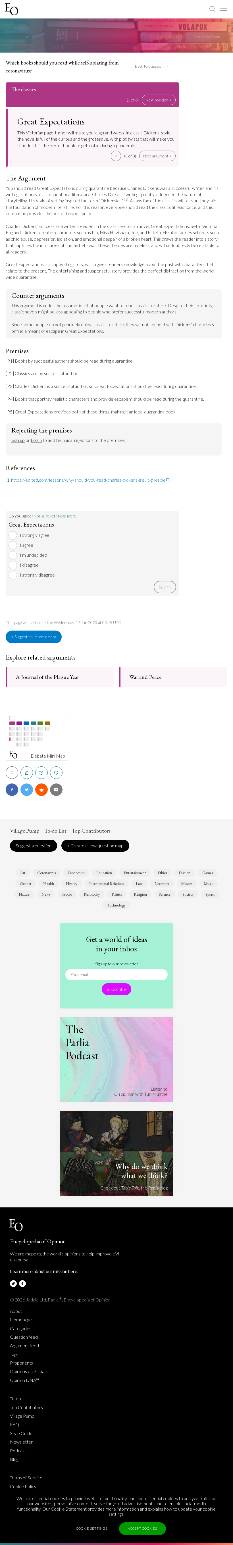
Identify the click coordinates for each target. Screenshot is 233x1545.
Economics (76, 872)
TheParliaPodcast (82, 1042)
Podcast (18, 1450)
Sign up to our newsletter (116, 963)
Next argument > (157, 155)
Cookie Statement (69, 1508)
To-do (15, 1398)
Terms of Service (26, 1477)
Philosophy (92, 894)
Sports (210, 894)
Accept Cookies (142, 1528)
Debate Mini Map (48, 755)
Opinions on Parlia (27, 1371)
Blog (14, 1459)
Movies (186, 883)
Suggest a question (33, 845)
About (16, 1311)
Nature (24, 894)
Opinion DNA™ (24, 1380)
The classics (23, 89)
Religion (140, 894)
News (45, 894)
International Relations (106, 883)
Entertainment (135, 872)
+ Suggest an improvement (33, 636)
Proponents (21, 1362)
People (67, 894)
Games (207, 872)
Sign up (18, 440)
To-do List (55, 831)
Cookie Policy (23, 1486)
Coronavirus (46, 872)
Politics (117, 894)
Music (208, 883)
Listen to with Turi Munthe (141, 1091)
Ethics (162, 872)
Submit (165, 587)
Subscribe (116, 989)
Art (22, 872)
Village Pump (24, 831)
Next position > (159, 99)
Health (48, 883)
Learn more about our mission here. (44, 1271)
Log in (36, 440)
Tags (14, 1354)
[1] (126, 199)
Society (188, 894)
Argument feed (24, 1345)
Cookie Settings (91, 1528)
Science (164, 894)
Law (139, 883)
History (71, 883)
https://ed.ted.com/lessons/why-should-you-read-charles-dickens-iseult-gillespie (88, 480)
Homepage (21, 1319)
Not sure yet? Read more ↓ (56, 515)
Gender (25, 883)
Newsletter (21, 1441)
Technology (116, 905)
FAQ (14, 1424)
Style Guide (21, 1433)
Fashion (184, 872)
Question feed (24, 1337)
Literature (162, 883)
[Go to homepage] (12, 9)
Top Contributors (91, 831)
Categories (20, 1328)
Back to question (149, 66)
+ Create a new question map (95, 845)
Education (104, 872)
